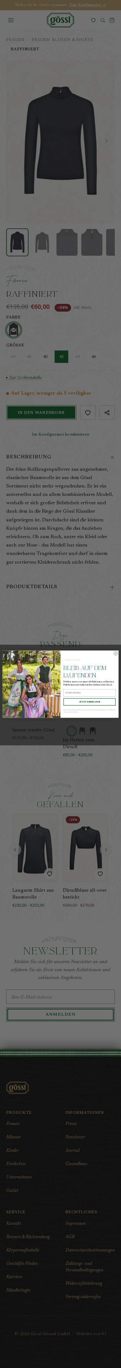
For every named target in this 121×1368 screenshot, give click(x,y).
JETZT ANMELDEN (89, 702)
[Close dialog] (116, 653)
